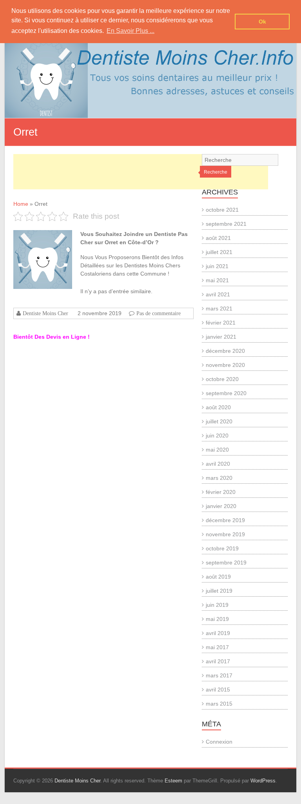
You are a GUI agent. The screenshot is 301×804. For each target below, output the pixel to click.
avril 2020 (218, 464)
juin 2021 (217, 266)
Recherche (215, 172)
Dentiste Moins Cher (45, 313)
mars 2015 (219, 704)
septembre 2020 (226, 393)
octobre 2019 (222, 548)
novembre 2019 (225, 534)
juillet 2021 (219, 252)
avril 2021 (218, 294)
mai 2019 (217, 619)
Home (20, 204)
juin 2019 (217, 605)
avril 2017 (218, 661)
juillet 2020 (219, 421)
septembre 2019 (226, 562)
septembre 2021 (226, 224)
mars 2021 (219, 308)
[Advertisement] (140, 171)
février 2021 (221, 322)
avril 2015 (218, 689)
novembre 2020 (225, 365)
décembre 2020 (225, 351)
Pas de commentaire (158, 313)
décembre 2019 (225, 520)
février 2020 (221, 492)
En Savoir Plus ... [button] (130, 30)
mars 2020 (219, 478)
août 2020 (218, 407)
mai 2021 (217, 280)
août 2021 (218, 238)
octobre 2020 (222, 379)
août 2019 (218, 577)
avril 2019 (218, 633)
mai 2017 (217, 647)
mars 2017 (219, 675)
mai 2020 (217, 449)
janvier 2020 (221, 506)
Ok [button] (262, 21)
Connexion (219, 742)
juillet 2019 (219, 591)
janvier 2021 (221, 337)
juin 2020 (217, 435)
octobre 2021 (222, 210)
